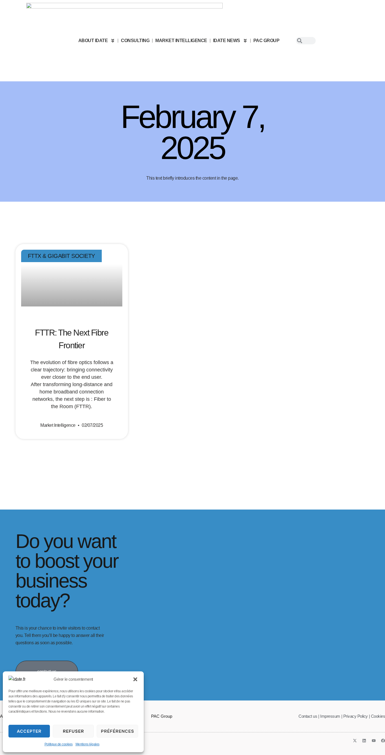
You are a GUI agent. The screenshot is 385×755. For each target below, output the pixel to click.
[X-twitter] (355, 741)
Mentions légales (87, 744)
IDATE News (226, 40)
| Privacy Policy (354, 716)
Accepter (29, 731)
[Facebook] (383, 741)
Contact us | (308, 716)
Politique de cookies (59, 744)
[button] (135, 679)
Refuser (73, 731)
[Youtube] (374, 741)
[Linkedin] (364, 741)
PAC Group (266, 40)
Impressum (330, 716)
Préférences (117, 731)
